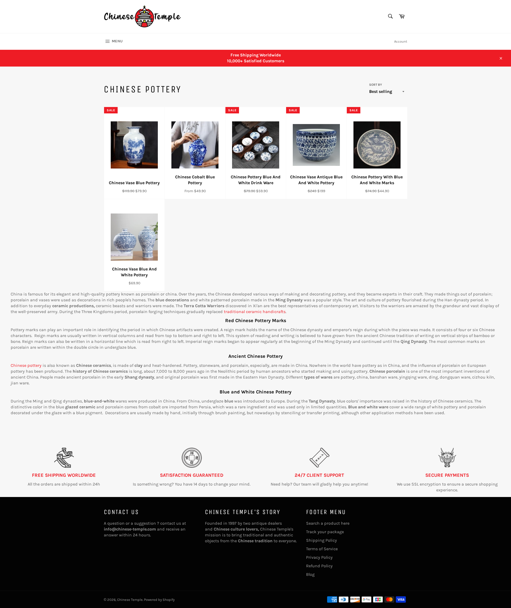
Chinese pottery (26, 365)
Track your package (325, 531)
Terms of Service (322, 548)
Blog (310, 574)
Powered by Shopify (159, 600)
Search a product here (327, 523)
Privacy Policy (319, 557)
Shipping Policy (321, 540)
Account (400, 41)
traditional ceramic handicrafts (255, 311)
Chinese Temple (130, 600)
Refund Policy (319, 565)
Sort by (375, 85)
